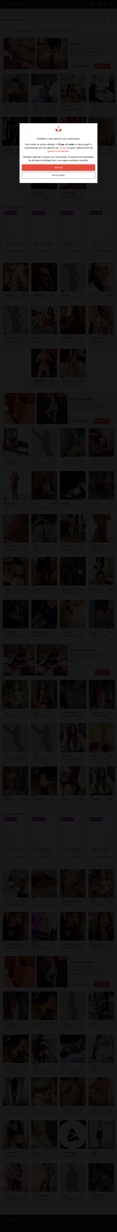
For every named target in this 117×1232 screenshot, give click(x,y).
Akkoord (58, 167)
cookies (63, 147)
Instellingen (58, 175)
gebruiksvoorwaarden (58, 151)
